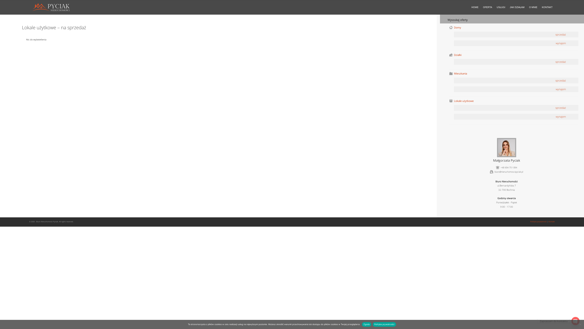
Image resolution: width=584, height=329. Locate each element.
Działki (458, 55)
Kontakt (547, 7)
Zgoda (366, 324)
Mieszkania (460, 73)
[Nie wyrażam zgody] (580, 324)
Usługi (501, 7)
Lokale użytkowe (464, 101)
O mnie (533, 7)
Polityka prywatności (538, 221)
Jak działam (517, 7)
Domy (457, 27)
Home (474, 7)
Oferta (487, 7)
